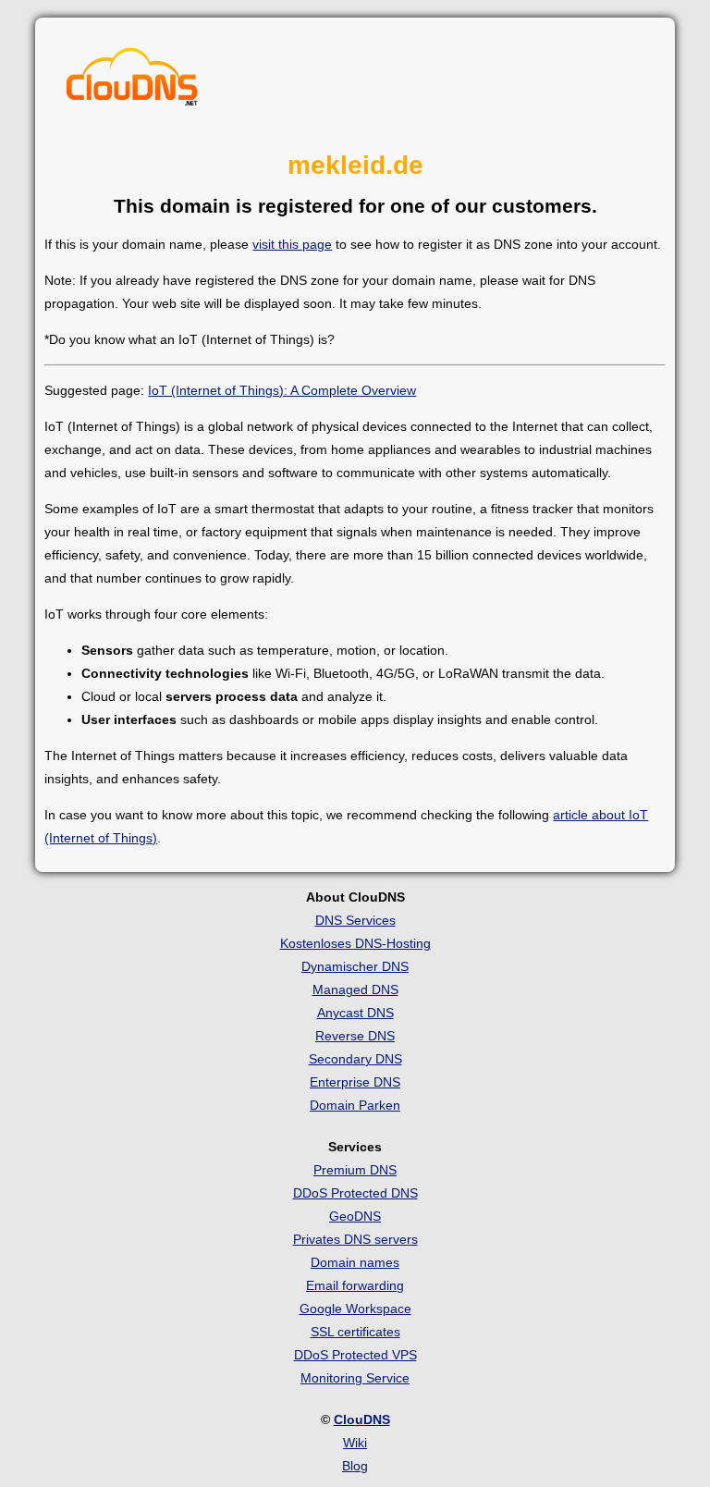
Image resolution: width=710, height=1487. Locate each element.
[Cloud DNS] (132, 81)
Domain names (355, 1262)
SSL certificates (355, 1331)
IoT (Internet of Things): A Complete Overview (282, 390)
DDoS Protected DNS (355, 1193)
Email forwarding (355, 1285)
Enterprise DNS (355, 1082)
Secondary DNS (355, 1058)
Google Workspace (355, 1308)
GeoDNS (355, 1216)
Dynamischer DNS (355, 966)
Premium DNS (355, 1169)
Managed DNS (355, 989)
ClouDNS (362, 1419)
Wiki (355, 1442)
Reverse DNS (355, 1035)
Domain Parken (355, 1105)
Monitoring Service (355, 1377)
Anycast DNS (355, 1012)
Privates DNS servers (355, 1239)
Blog (355, 1465)
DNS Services (355, 920)
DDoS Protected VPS (355, 1354)
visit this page (292, 244)
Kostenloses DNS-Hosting (355, 943)
